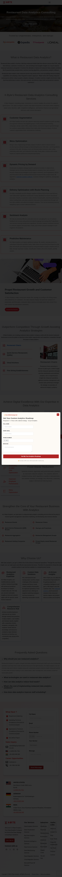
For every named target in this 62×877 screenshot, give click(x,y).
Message (5, 443)
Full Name (6, 424)
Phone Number (7, 439)
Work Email (6, 430)
